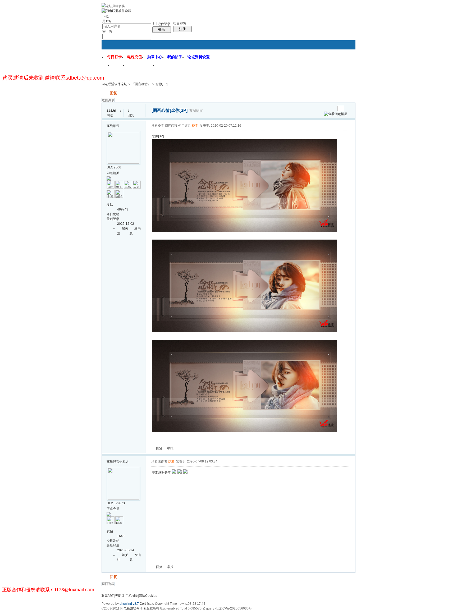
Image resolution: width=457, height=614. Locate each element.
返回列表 (108, 100)
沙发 (171, 461)
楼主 (195, 125)
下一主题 (331, 109)
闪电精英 (113, 173)
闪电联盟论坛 (142, 67)
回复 (113, 93)
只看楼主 (157, 125)
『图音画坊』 (141, 84)
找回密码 (179, 23)
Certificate (147, 604)
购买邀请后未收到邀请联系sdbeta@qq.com (53, 78)
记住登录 (164, 24)
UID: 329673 (116, 503)
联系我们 (108, 596)
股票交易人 (121, 462)
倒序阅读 (171, 125)
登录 (161, 29)
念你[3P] (161, 84)
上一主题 (326, 109)
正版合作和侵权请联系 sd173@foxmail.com (48, 589)
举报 (170, 448)
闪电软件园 (170, 67)
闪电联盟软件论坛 (114, 84)
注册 (182, 29)
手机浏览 (131, 596)
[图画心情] (161, 110)
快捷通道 (341, 63)
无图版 (120, 596)
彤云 (116, 126)
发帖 (105, 93)
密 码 (107, 31)
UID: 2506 (114, 167)
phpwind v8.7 (129, 604)
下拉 (105, 16)
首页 (119, 67)
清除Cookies (148, 596)
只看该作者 (159, 461)
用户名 (107, 21)
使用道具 (184, 125)
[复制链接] (196, 111)
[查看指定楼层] (335, 114)
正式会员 (113, 509)
